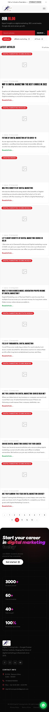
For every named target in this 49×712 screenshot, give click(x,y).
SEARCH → (41, 33)
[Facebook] (4, 662)
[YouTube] (20, 662)
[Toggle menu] (44, 8)
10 (17, 520)
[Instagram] (10, 662)
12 (27, 520)
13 (32, 520)
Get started (11, 562)
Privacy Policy (14, 707)
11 (22, 520)
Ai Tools (39, 39)
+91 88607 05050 (35, 2)
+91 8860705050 (11, 681)
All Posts (7, 39)
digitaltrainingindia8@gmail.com (16, 689)
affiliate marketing (21, 39)
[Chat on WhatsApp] (43, 705)
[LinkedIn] (15, 662)
